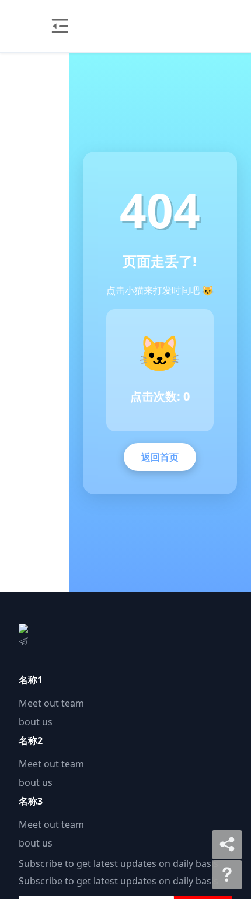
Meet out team (51, 703)
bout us (36, 721)
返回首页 (160, 457)
